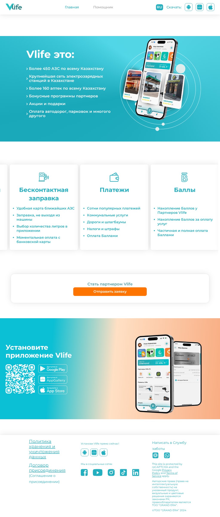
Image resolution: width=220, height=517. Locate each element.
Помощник (103, 7)
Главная (72, 7)
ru (159, 7)
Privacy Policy (162, 471)
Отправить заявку (110, 291)
